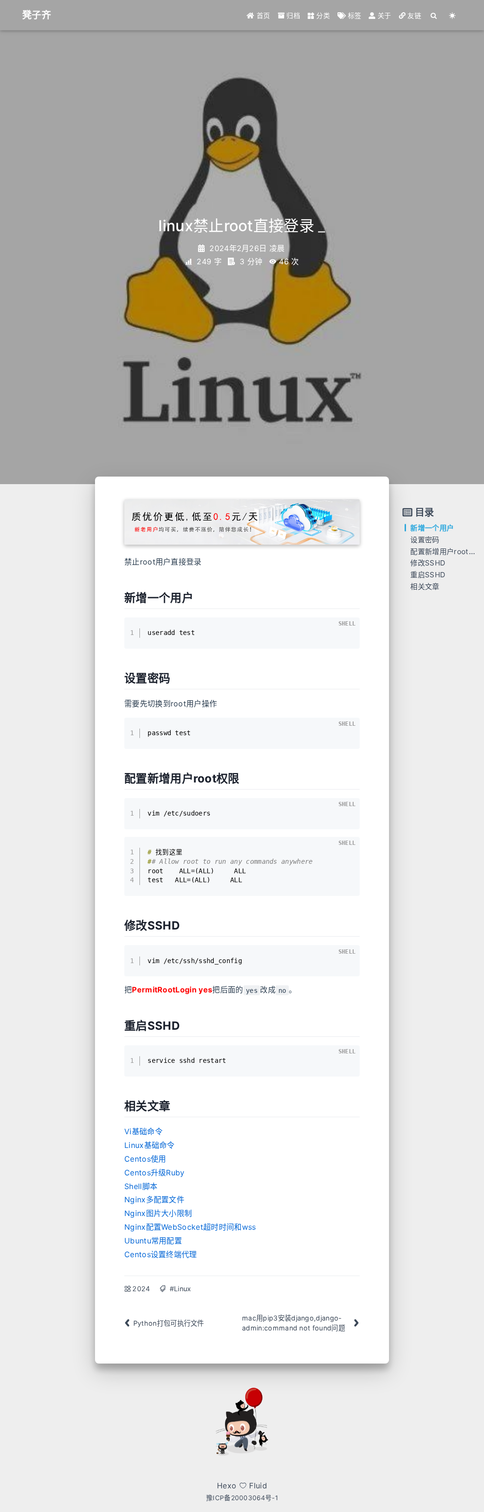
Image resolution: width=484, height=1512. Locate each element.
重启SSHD (427, 574)
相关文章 (424, 586)
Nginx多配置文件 (154, 1199)
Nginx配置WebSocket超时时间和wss (190, 1227)
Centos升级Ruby (154, 1172)
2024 (141, 1289)
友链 (413, 15)
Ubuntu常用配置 (153, 1240)
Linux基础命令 (149, 1145)
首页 (262, 15)
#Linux (180, 1289)
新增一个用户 (432, 527)
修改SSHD (427, 562)
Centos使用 (145, 1159)
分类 (322, 15)
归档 (292, 15)
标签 (353, 15)
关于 (383, 15)
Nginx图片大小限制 (158, 1213)
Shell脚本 (140, 1186)
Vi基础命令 (143, 1131)
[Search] (434, 15)
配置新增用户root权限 (446, 551)
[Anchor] (199, 597)
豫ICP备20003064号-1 (242, 1498)
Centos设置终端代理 (160, 1254)
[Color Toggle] (452, 15)
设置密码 (424, 539)
